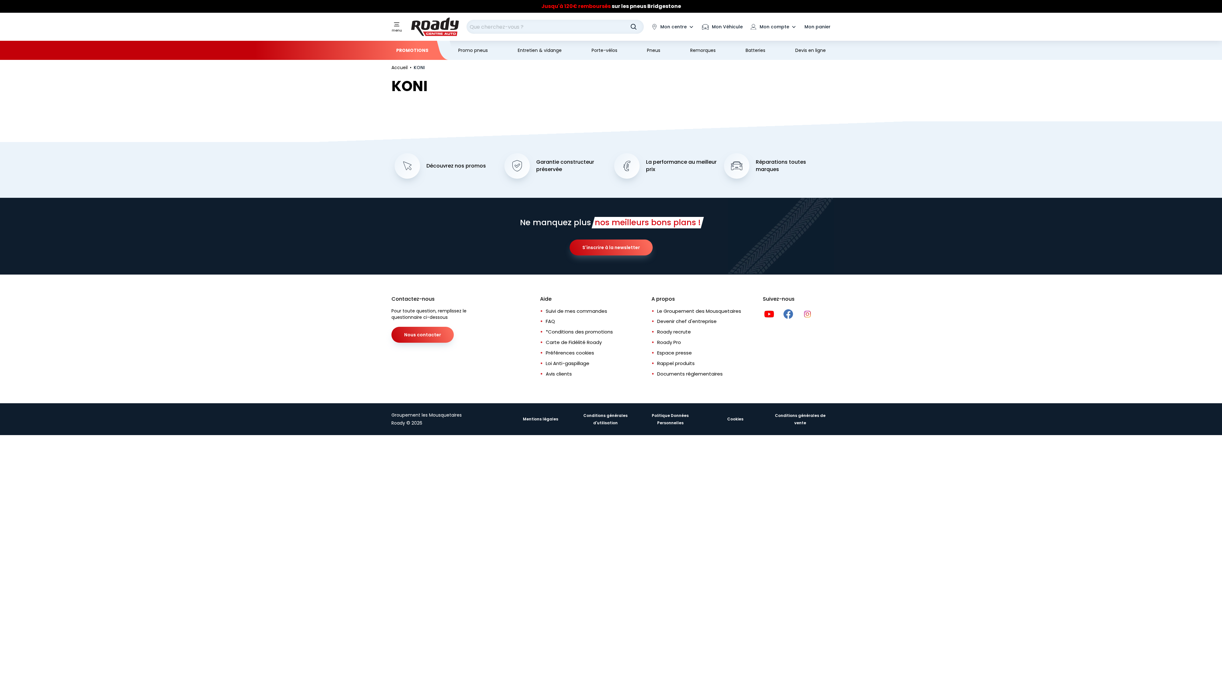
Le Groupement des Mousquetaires (699, 311)
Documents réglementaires (690, 373)
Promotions (412, 50)
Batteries (755, 50)
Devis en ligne (810, 50)
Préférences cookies (570, 352)
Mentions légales (540, 419)
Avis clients (559, 373)
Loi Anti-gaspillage (567, 363)
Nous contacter (422, 335)
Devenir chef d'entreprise (687, 321)
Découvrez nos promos (456, 165)
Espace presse (674, 352)
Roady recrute (674, 331)
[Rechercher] (634, 27)
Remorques (703, 50)
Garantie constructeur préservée (565, 166)
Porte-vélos (604, 50)
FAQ (550, 321)
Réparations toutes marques (781, 166)
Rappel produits (676, 363)
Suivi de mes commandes (576, 311)
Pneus (653, 50)
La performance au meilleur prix (681, 166)
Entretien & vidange (540, 50)
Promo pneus (473, 50)
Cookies (735, 419)
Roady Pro (669, 342)
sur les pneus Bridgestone (611, 6)
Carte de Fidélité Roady (574, 342)
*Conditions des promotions (579, 331)
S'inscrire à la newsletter (611, 247)
